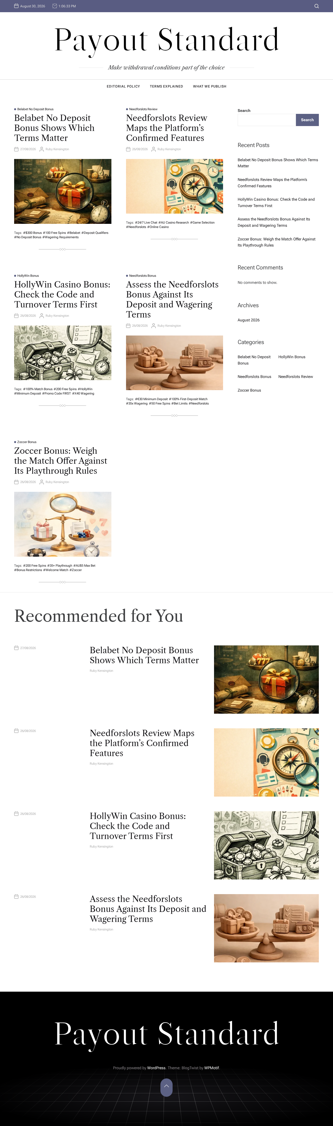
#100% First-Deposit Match (188, 399)
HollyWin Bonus (28, 275)
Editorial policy (123, 86)
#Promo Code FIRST (56, 393)
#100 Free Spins (54, 232)
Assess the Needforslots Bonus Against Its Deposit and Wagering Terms (172, 299)
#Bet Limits (179, 403)
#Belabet (73, 232)
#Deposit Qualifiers (94, 232)
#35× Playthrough (59, 565)
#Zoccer (75, 570)
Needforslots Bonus (142, 275)
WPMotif (211, 1068)
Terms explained (166, 86)
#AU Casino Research (173, 222)
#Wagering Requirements (60, 237)
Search (244, 110)
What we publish (209, 86)
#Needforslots (136, 226)
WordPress (156, 1068)
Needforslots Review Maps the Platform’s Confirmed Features (166, 128)
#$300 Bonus (32, 232)
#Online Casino (158, 226)
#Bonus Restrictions (28, 570)
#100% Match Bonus (37, 389)
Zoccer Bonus (26, 442)
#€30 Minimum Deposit (151, 399)
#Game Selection (202, 222)
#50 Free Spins (159, 403)
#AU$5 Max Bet (84, 565)
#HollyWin (85, 389)
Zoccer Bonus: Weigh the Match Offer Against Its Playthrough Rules (60, 461)
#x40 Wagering (83, 393)
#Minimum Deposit (27, 393)
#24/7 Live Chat (146, 222)
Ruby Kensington (57, 149)
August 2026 (249, 320)
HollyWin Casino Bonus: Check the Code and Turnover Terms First (62, 294)
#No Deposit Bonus (27, 237)
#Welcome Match (55, 570)
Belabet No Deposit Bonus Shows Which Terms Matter (54, 128)
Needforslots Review (143, 109)
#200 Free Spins (65, 389)
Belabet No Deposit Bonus (35, 109)
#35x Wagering (137, 403)
